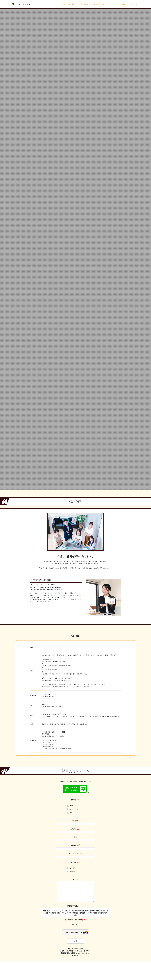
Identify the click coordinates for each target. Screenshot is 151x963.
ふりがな (75, 829)
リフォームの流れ (83, 4)
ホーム (63, 4)
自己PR (75, 879)
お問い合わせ (134, 4)
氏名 (75, 821)
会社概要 (115, 4)
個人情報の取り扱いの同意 (75, 922)
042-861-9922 (75, 955)
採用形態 (74, 867)
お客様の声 (96, 4)
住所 (75, 837)
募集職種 (74, 806)
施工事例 (72, 4)
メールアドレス (75, 854)
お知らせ (106, 4)
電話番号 (75, 845)
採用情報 (124, 4)
